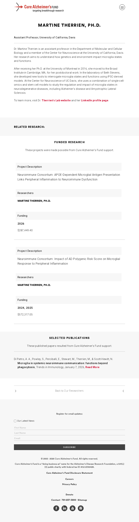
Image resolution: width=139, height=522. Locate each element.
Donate (69, 494)
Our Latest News (25, 420)
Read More (92, 367)
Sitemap (82, 500)
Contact (55, 500)
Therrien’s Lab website (56, 100)
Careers (69, 479)
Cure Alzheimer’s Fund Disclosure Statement (69, 473)
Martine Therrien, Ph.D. (34, 201)
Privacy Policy (69, 484)
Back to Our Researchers (69, 390)
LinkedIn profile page (94, 100)
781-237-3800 (69, 500)
